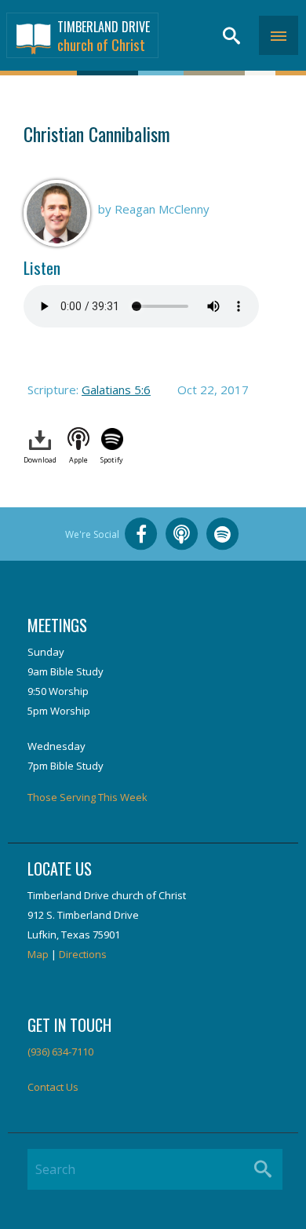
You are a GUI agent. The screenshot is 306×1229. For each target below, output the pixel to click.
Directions (83, 954)
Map (38, 954)
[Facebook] (141, 534)
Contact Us (52, 1087)
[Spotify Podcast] (223, 534)
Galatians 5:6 (116, 389)
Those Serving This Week (87, 797)
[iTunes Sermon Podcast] (182, 534)
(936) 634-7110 (60, 1051)
